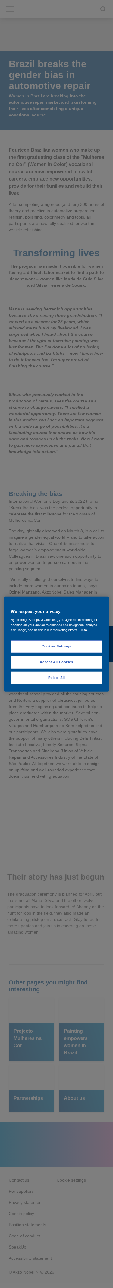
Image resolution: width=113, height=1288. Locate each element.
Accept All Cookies (56, 662)
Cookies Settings (56, 646)
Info (84, 630)
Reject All (56, 677)
